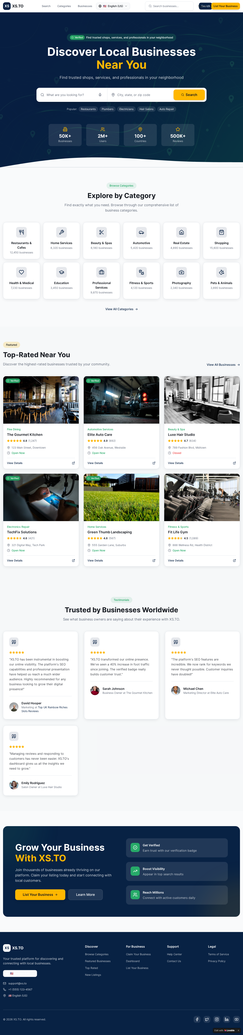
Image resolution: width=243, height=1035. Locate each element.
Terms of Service (218, 954)
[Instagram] (216, 1019)
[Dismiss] (238, 1030)
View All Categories (121, 309)
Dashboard (133, 961)
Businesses (85, 6)
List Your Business (226, 6)
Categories (64, 6)
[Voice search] (100, 94)
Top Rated (91, 968)
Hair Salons (146, 109)
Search (46, 6)
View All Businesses (223, 365)
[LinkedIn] (226, 1019)
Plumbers (107, 109)
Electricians (126, 109)
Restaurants (88, 109)
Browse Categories (96, 954)
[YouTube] (236, 1019)
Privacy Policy (217, 961)
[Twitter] (207, 1019)
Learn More (85, 895)
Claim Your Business (138, 954)
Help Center (174, 954)
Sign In (202, 6)
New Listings (93, 974)
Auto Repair (166, 109)
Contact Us (174, 961)
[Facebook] (197, 1019)
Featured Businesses (97, 961)
